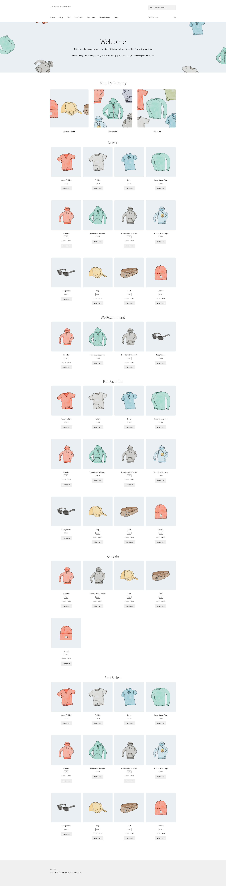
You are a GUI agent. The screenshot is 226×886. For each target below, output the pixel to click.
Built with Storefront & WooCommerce (66, 872)
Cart (69, 17)
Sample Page (105, 17)
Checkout (78, 17)
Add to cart (66, 188)
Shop (116, 17)
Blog (61, 17)
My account (91, 17)
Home (52, 17)
